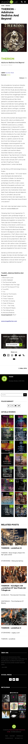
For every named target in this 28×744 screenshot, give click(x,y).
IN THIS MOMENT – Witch (21, 448)
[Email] (14, 359)
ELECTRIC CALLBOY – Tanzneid (21, 423)
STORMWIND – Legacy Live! (10, 633)
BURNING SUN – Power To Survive (21, 461)
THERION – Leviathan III (11, 548)
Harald (11, 376)
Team (6, 735)
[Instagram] (8, 355)
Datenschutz (9, 738)
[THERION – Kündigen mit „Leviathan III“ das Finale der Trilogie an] (14, 574)
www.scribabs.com (12, 208)
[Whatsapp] (12, 355)
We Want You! (19, 738)
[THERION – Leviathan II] (14, 616)
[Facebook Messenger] (16, 355)
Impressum (20, 735)
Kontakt (12, 735)
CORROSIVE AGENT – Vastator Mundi (21, 512)
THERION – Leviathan (8, 639)
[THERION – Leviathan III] (14, 537)
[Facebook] (4, 355)
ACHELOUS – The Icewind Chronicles (13, 595)
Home (2, 5)
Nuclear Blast (9, 72)
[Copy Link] (23, 355)
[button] (6, 698)
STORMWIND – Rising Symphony (12, 561)
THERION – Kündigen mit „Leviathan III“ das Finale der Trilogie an (13, 588)
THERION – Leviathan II (11, 628)
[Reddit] (19, 355)
